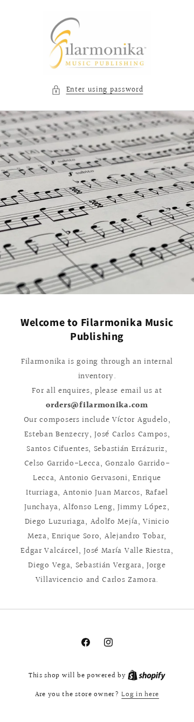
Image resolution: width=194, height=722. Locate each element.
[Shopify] (146, 675)
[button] (97, 90)
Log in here (140, 695)
